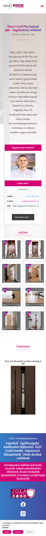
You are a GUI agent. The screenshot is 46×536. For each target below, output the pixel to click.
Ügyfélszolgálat (30, 443)
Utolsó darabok (32, 454)
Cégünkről (12, 443)
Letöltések (23, 458)
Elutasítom (18, 532)
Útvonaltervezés (22, 217)
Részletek (5, 527)
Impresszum (32, 451)
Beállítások (30, 532)
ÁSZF (38, 447)
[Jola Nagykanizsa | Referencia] (11, 249)
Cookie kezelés (14, 451)
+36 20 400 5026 (32, 196)
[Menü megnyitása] (42, 6)
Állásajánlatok (13, 454)
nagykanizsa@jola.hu (30, 201)
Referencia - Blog (28, 34)
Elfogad (7, 532)
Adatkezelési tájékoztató (18, 447)
